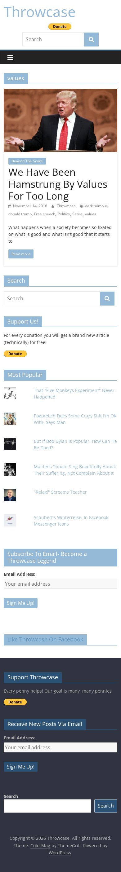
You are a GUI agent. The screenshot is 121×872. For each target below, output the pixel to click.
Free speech (44, 214)
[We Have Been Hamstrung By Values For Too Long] (61, 92)
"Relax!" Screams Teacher (60, 492)
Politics (64, 214)
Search (11, 796)
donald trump (20, 214)
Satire (77, 214)
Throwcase (40, 11)
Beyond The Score (27, 161)
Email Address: (19, 574)
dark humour (96, 206)
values (90, 214)
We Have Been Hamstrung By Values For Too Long (57, 183)
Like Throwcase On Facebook (45, 639)
